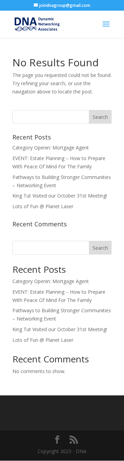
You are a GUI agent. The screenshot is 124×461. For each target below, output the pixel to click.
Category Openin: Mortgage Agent (50, 147)
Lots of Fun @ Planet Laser (42, 206)
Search (100, 248)
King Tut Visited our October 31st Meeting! (59, 195)
